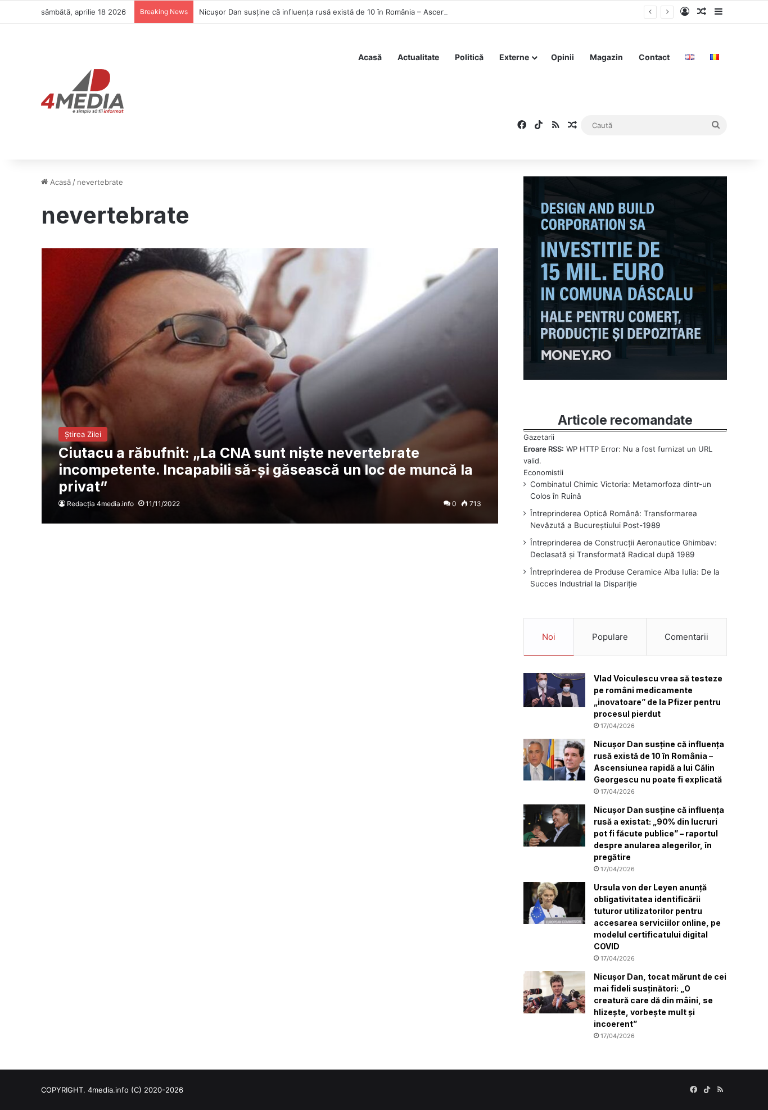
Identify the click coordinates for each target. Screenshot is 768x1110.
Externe (514, 57)
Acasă (370, 57)
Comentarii (686, 636)
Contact (654, 57)
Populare (610, 636)
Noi (548, 636)
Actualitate (418, 57)
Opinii (562, 57)
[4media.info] (82, 91)
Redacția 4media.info (100, 503)
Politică (469, 57)
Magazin (606, 57)
